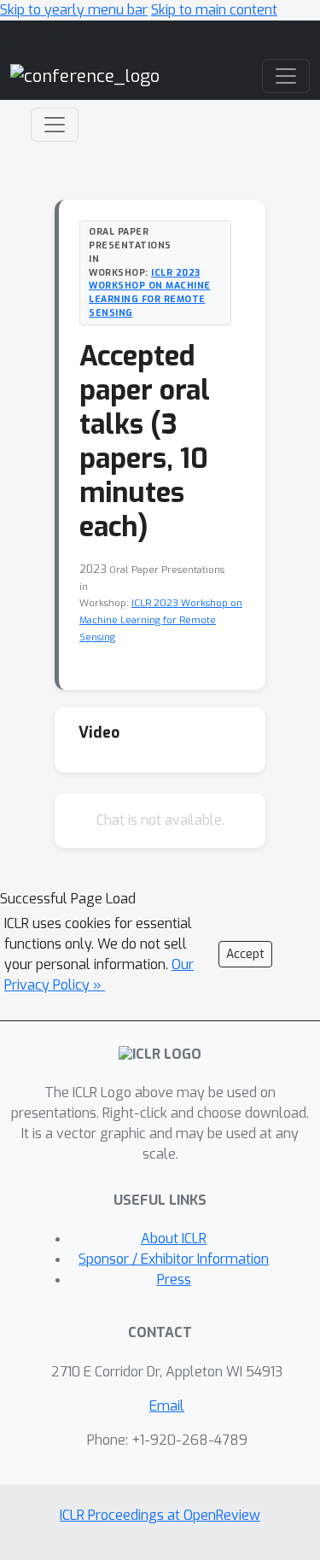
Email (166, 1406)
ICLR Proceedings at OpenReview (160, 1515)
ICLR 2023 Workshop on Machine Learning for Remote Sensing (150, 292)
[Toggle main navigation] (286, 76)
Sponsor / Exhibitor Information (174, 1259)
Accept (245, 954)
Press (174, 1279)
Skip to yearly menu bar (74, 10)
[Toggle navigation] (55, 125)
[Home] (85, 75)
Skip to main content (214, 10)
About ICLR (174, 1238)
